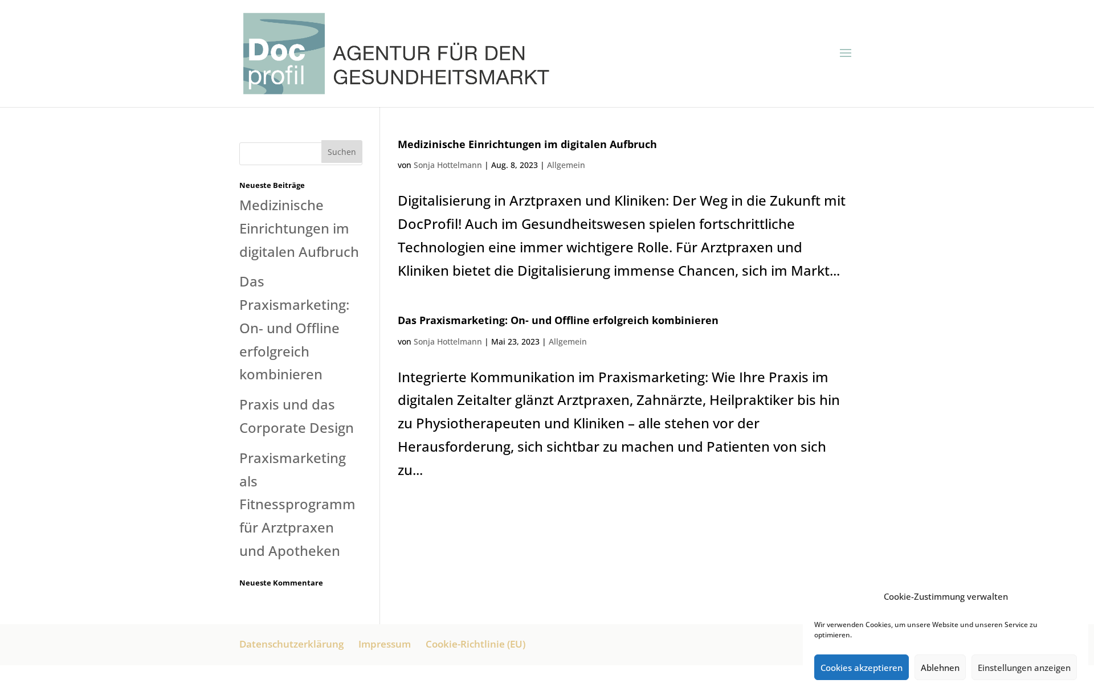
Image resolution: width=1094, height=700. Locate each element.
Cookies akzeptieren (861, 667)
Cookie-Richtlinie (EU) (475, 643)
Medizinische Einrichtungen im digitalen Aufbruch (527, 144)
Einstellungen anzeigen (1024, 667)
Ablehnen (940, 667)
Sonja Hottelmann (448, 164)
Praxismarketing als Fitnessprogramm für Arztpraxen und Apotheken (297, 504)
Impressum (384, 643)
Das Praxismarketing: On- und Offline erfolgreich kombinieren (558, 320)
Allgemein (566, 164)
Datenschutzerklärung (291, 643)
